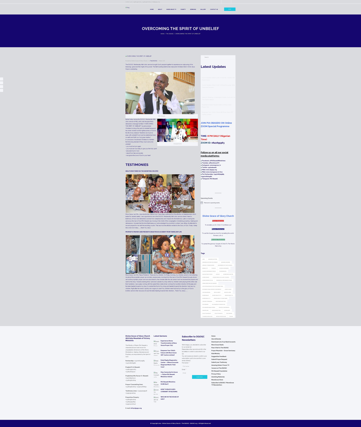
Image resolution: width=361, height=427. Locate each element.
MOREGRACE (205, 295)
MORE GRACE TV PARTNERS (220, 298)
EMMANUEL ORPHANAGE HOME (224, 280)
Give (229, 9)
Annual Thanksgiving (208, 265)
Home (152, 9)
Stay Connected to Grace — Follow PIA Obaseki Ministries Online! (169, 374)
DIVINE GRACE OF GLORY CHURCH (221, 277)
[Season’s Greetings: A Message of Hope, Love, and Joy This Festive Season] (205, 92)
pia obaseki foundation (218, 304)
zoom (231, 316)
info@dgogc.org (156, 2)
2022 (203, 259)
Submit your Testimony (219, 362)
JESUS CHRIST (217, 292)
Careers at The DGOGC (219, 368)
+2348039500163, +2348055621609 (141, 2)
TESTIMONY (229, 313)
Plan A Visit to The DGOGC (220, 347)
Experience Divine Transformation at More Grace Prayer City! (169, 343)
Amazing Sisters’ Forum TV (220, 365)
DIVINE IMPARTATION (207, 280)
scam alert (227, 310)
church (214, 268)
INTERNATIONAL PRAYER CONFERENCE (211, 289)
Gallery (203, 9)
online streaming (207, 301)
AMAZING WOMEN (225, 262)
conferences (222, 271)
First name (185, 363)
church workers (224, 268)
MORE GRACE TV (171, 9)
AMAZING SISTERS (212, 259)
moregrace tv (206, 298)
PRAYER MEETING (216, 310)
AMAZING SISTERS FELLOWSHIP (210, 262)
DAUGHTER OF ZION (207, 274)
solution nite (219, 313)
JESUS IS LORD (227, 292)
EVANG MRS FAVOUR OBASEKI (209, 283)
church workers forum (209, 271)
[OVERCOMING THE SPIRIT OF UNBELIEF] (162, 56)
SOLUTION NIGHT (206, 313)
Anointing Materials (218, 377)
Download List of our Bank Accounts (223, 342)
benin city (205, 268)
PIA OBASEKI (205, 304)
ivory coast (228, 289)
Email (184, 369)
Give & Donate (216, 339)
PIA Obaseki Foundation (219, 371)
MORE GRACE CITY (216, 295)
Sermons (193, 9)
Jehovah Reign (206, 292)
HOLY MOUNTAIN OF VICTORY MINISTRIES (212, 286)
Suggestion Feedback (218, 356)
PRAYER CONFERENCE (224, 307)
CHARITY (183, 9)
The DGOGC (170, 34)
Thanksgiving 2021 (207, 316)
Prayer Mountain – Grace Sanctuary (223, 350)
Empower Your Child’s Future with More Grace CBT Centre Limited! (169, 353)
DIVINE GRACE (205, 277)
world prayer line (221, 316)
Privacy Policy (216, 374)
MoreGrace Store (217, 380)
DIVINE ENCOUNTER (228, 274)
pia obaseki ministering (208, 307)
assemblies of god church (225, 265)
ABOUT (160, 9)
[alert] (218, 203)
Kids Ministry (215, 353)
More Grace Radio (217, 345)
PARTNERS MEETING (221, 301)
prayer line (205, 310)
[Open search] (218, 2)
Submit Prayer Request (219, 359)
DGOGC (218, 274)
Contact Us (214, 9)
